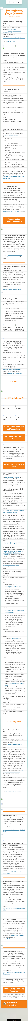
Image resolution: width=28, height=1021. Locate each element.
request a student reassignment (11, 565)
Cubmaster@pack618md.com (17, 935)
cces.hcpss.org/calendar (11, 135)
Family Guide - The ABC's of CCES (14, 466)
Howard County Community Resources (14, 990)
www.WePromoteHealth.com (12, 791)
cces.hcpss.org (12, 29)
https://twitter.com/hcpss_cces (13, 586)
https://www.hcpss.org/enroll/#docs (12, 289)
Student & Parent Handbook (12, 477)
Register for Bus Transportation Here (14, 220)
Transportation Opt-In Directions (11, 211)
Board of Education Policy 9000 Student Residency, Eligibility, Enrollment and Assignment (13, 552)
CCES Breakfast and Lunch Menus (14, 437)
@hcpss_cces (11, 41)
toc (2, 8)
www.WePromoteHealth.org (14, 744)
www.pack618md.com (8, 939)
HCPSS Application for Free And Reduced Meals (14, 428)
